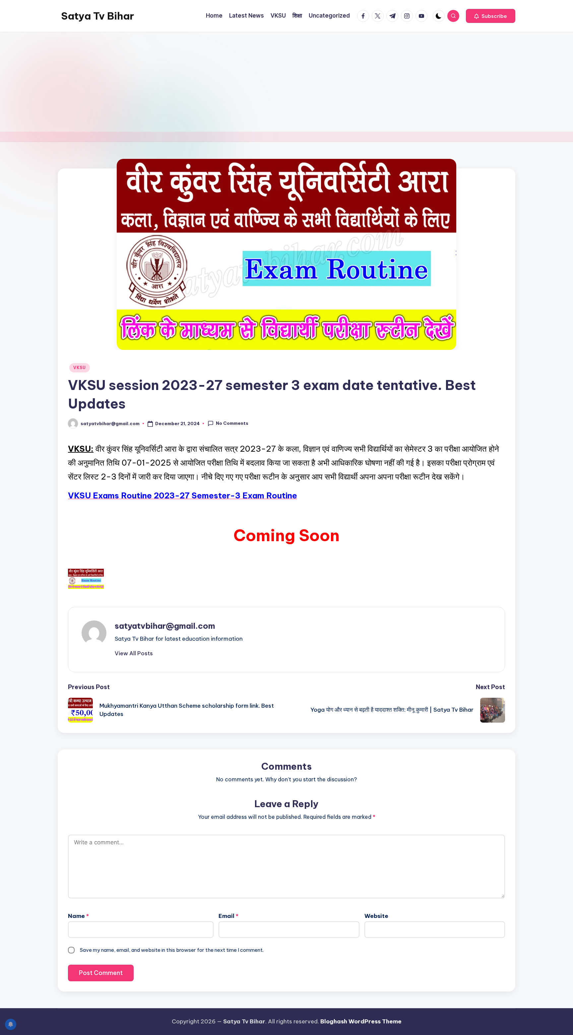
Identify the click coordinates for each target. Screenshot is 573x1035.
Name (78, 916)
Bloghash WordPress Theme (361, 1021)
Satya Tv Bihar (97, 16)
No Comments (232, 423)
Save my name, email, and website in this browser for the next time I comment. (172, 950)
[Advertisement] (286, 81)
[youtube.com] (422, 16)
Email (228, 916)
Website (376, 916)
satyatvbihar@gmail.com (165, 626)
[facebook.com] (364, 16)
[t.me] (393, 16)
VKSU (79, 367)
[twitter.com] (379, 16)
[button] (490, 16)
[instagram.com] (408, 16)
